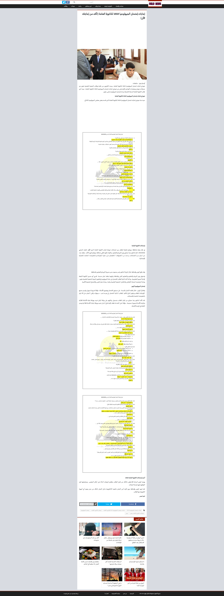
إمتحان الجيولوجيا (85, 510)
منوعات (73, 6)
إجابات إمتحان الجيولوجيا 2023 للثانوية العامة (114, 510)
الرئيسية (132, 593)
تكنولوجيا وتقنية (108, 6)
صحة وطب (98, 6)
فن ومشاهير (88, 6)
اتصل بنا (107, 593)
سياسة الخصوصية (116, 593)
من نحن (125, 593)
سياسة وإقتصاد (119, 6)
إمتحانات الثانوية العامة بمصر (137, 513)
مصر (127, 513)
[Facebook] (68, 2)
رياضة (80, 6)
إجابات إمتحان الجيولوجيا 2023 (134, 510)
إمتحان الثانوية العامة (96, 510)
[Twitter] (64, 2)
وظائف (65, 6)
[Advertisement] (112, 35)
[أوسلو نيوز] (155, 3)
